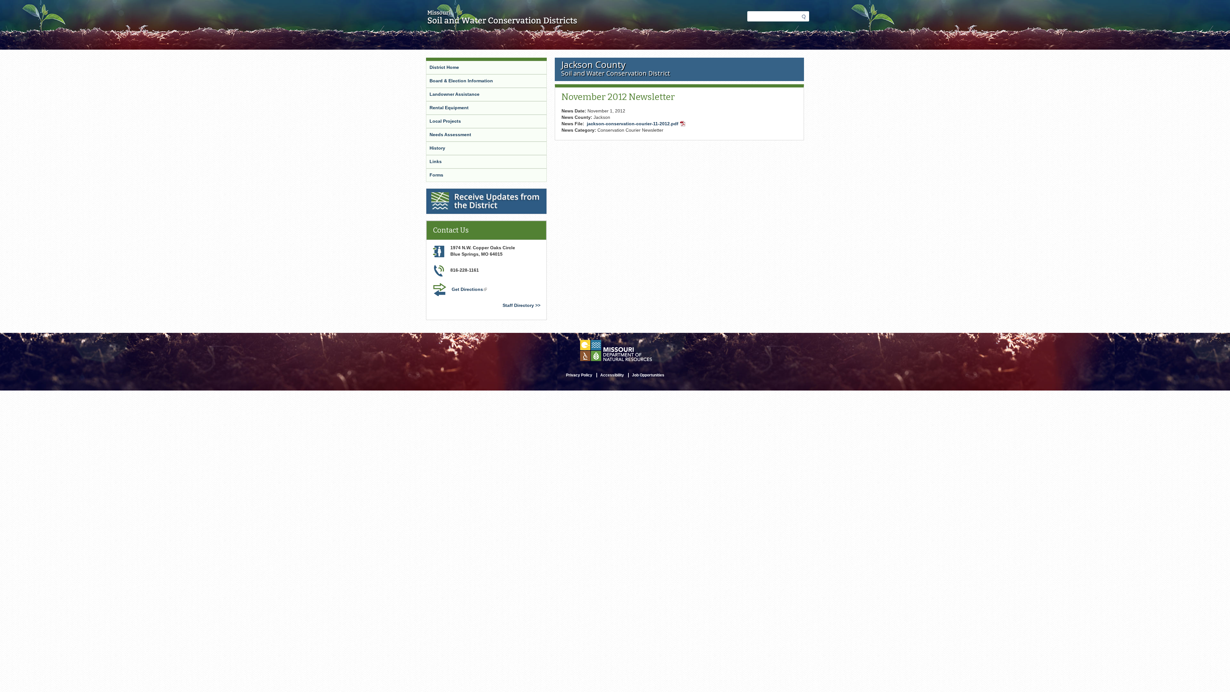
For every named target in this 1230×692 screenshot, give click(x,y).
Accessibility (612, 375)
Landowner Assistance (455, 94)
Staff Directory (518, 305)
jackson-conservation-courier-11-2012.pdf (636, 124)
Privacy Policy (579, 375)
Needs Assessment (450, 134)
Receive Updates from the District (464, 192)
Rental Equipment (449, 107)
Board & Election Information (461, 80)
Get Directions (470, 290)
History (437, 148)
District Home (444, 67)
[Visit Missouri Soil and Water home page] (502, 21)
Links (436, 161)
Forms (436, 174)
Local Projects (445, 121)
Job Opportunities (648, 375)
